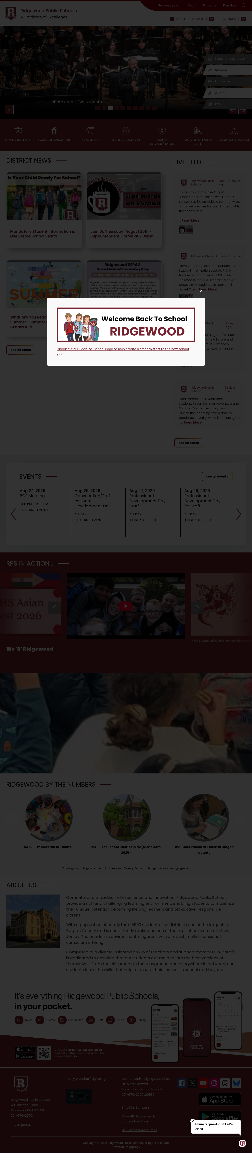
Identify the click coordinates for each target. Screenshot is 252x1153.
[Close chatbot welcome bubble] (192, 1121)
